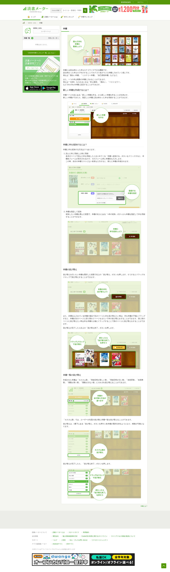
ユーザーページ (46, 31)
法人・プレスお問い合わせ (78, 540)
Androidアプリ (57, 544)
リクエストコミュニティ (99, 540)
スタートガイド (74, 532)
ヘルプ (55, 540)
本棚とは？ (144, 506)
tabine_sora (32, 23)
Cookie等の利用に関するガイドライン (94, 536)
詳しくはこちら (32, 68)
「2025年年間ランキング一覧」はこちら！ (41, 53)
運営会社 (56, 536)
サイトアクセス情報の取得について (123, 536)
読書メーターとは (59, 532)
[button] (85, 10)
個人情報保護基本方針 (70, 536)
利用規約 (86, 532)
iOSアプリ (69, 544)
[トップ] (24, 23)
